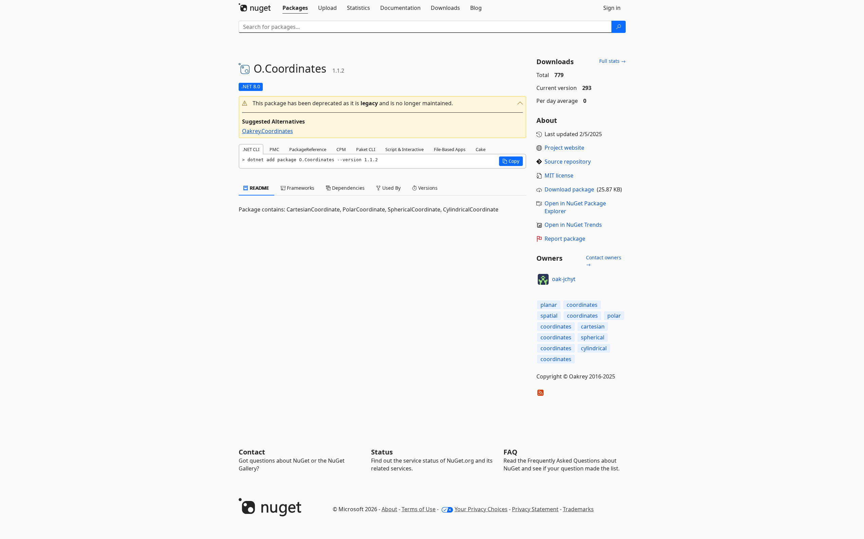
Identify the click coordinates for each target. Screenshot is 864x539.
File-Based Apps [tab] (449, 149)
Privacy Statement (535, 509)
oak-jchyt (563, 279)
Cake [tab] (480, 149)
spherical (592, 337)
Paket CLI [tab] (365, 149)
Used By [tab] (391, 188)
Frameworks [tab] (300, 188)
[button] (382, 103)
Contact (252, 452)
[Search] (618, 27)
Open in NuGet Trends (573, 224)
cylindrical (594, 348)
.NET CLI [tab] (251, 149)
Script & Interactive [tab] (404, 149)
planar (548, 305)
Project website (564, 147)
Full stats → (612, 61)
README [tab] (259, 188)
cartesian (593, 326)
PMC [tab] (274, 149)
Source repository (568, 161)
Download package (569, 189)
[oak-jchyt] (543, 279)
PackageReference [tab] (307, 149)
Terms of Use (419, 509)
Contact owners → (603, 260)
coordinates (582, 305)
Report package (565, 238)
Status (382, 452)
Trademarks (578, 509)
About (389, 509)
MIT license (559, 175)
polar (614, 315)
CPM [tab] (341, 149)
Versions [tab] (427, 188)
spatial (548, 315)
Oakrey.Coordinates (267, 131)
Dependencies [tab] (348, 188)
